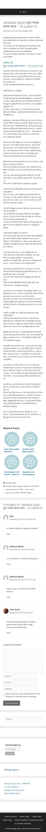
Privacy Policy (24, 816)
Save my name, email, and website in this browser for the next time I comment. (23, 695)
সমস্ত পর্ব (8, 62)
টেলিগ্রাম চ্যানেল (11, 770)
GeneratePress (35, 828)
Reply (8, 534)
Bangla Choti (11, 483)
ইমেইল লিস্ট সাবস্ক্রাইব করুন (13, 745)
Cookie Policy (37, 816)
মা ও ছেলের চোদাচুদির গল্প (11, 787)
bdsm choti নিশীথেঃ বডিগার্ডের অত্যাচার (18, 492)
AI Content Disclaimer (23, 823)
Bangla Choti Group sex (14, 790)
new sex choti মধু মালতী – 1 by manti (20, 489)
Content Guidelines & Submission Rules (29, 820)
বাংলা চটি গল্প (35, 486)
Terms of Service (10, 816)
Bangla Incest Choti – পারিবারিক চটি (17, 783)
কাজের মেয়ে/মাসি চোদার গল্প (12, 793)
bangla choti (11, 486)
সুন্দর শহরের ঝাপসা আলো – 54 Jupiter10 (22, 66)
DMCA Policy (7, 820)
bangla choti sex (24, 486)
